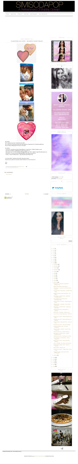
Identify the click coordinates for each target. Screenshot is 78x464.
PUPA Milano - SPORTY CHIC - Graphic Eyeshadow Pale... (61, 334)
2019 (54, 255)
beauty (9, 167)
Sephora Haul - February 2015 (59, 347)
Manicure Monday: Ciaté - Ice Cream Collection (61, 327)
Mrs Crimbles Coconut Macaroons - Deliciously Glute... (61, 299)
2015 (54, 262)
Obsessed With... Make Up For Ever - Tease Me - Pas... (63, 322)
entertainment (12, 167)
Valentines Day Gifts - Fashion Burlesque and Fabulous (62, 320)
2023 (54, 248)
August (55, 271)
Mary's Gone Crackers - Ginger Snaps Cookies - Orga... (63, 350)
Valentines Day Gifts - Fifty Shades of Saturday (61, 310)
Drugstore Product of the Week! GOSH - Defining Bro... (61, 352)
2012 (54, 361)
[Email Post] (26, 166)
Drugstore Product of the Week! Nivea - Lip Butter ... (62, 294)
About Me (13, 14)
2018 (54, 257)
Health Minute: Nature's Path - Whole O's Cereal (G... (62, 345)
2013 (54, 359)
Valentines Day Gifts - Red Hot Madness (61, 331)
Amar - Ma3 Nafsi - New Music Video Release (62, 343)
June (55, 275)
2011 (54, 362)
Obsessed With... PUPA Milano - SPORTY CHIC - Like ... (63, 291)
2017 (54, 259)
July (55, 273)
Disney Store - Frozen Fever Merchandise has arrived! (62, 289)
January (55, 355)
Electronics (33, 14)
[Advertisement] (39, 25)
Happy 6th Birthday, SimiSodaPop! (61, 286)
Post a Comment (9, 174)
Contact (20, 14)
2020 (54, 253)
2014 (54, 357)
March (55, 280)
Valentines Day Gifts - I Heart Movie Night (62, 324)
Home (7, 14)
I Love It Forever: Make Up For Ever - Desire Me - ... (63, 314)
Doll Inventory (43, 14)
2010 (54, 364)
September (56, 269)
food (17, 167)
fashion (15, 167)
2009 (54, 366)
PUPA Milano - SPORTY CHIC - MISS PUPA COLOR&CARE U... (62, 297)
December (56, 264)
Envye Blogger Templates (39, 456)
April (55, 278)
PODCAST (26, 14)
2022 (54, 250)
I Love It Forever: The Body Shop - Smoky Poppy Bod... (62, 338)
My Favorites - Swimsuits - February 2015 (62, 312)
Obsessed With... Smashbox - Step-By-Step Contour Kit (62, 330)
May (55, 276)
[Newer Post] (8, 194)
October (55, 268)
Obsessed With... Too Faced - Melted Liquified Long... (63, 302)
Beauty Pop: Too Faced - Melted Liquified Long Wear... (63, 317)
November (56, 266)
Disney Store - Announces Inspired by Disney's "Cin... (61, 284)
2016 (54, 261)
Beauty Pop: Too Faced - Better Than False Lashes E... (62, 341)
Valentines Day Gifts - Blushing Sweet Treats (62, 336)
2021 (54, 252)
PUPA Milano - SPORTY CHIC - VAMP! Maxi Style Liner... (62, 307)
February (55, 282)
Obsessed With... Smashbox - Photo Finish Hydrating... (62, 305)
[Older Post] (45, 194)
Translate (60, 178)
